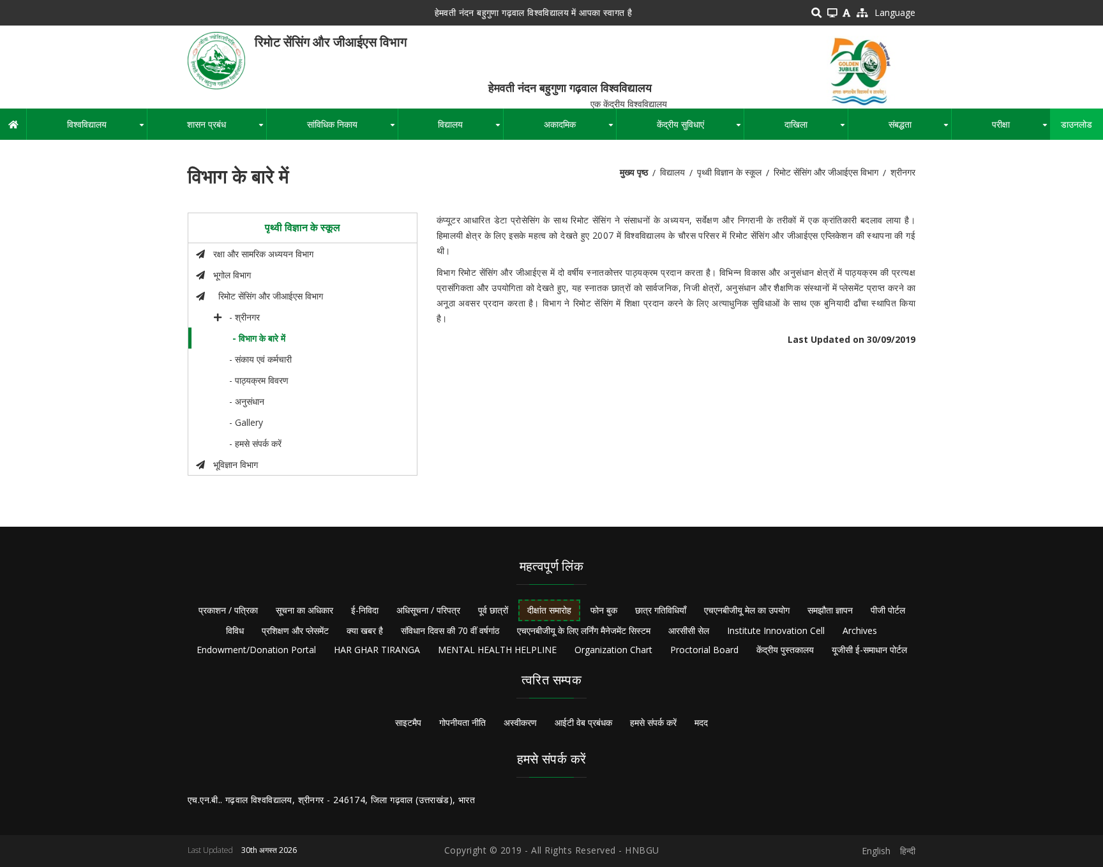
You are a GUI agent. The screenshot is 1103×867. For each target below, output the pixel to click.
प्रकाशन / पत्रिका (228, 610)
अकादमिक (580, 129)
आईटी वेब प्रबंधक (583, 722)
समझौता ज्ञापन (830, 610)
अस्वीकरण (520, 722)
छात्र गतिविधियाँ (660, 610)
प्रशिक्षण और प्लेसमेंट (295, 630)
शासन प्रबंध (226, 129)
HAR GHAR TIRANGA (377, 650)
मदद (701, 722)
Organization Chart (613, 650)
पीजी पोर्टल (888, 610)
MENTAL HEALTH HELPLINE (497, 650)
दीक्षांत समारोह (549, 610)
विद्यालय (470, 129)
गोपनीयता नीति (462, 722)
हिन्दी (907, 851)
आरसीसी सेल (688, 630)
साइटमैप (408, 722)
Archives (860, 630)
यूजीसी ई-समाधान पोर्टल (869, 650)
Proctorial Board (704, 650)
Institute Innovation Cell (776, 630)
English (876, 851)
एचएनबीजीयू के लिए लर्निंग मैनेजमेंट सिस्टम (583, 630)
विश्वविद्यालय (107, 129)
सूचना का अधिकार (304, 610)
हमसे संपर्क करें (653, 722)
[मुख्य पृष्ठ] (216, 60)
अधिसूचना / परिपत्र (428, 610)
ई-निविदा (365, 610)
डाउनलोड (1076, 124)
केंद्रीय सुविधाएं (700, 129)
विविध (235, 630)
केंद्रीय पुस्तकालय (785, 650)
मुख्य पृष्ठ (634, 172)
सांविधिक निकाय (352, 129)
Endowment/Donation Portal (256, 650)
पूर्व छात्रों (493, 610)
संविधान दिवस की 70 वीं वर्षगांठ (450, 630)
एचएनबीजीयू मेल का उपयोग (747, 610)
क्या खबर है (365, 630)
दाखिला (816, 129)
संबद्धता (920, 129)
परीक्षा (1021, 129)
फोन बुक (603, 610)
